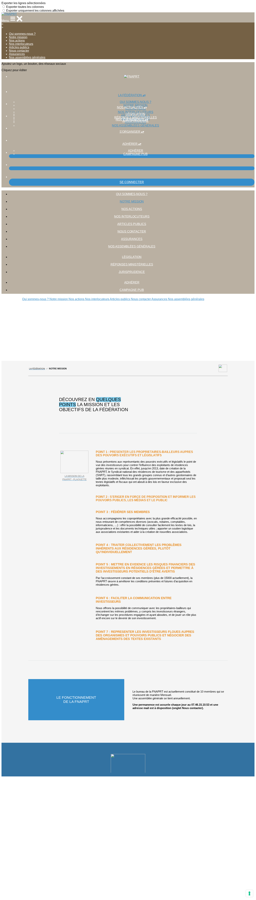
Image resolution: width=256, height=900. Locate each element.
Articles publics (19, 47)
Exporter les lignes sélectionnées (23, 3)
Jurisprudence (132, 272)
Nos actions (17, 40)
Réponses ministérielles (135, 117)
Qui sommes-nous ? (22, 33)
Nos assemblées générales (27, 57)
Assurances (17, 54)
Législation (135, 114)
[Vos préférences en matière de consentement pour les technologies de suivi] (249, 893)
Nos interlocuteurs (21, 43)
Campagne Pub (135, 154)
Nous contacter (19, 50)
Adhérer (135, 150)
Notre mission (18, 37)
